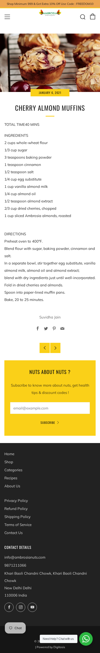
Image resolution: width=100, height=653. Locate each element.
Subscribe (48, 422)
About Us (12, 486)
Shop (8, 462)
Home (9, 454)
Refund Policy (16, 508)
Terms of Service (18, 524)
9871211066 (15, 565)
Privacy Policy (16, 500)
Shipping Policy (17, 516)
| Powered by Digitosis (50, 647)
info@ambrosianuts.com (24, 557)
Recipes (10, 478)
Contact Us (13, 532)
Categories (13, 470)
